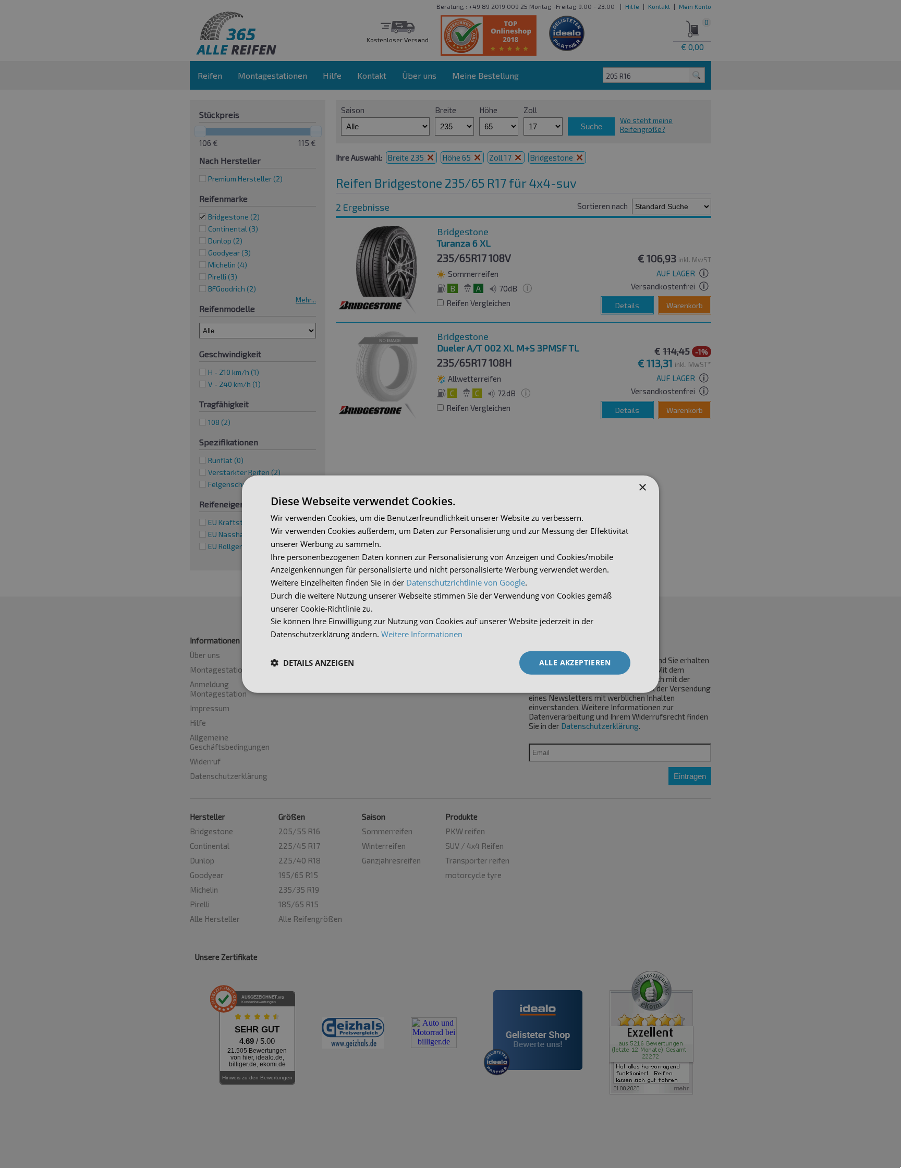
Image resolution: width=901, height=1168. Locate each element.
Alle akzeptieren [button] (575, 662)
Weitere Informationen (421, 634)
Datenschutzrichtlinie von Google (465, 582)
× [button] (642, 488)
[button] (312, 662)
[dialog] (450, 584)
